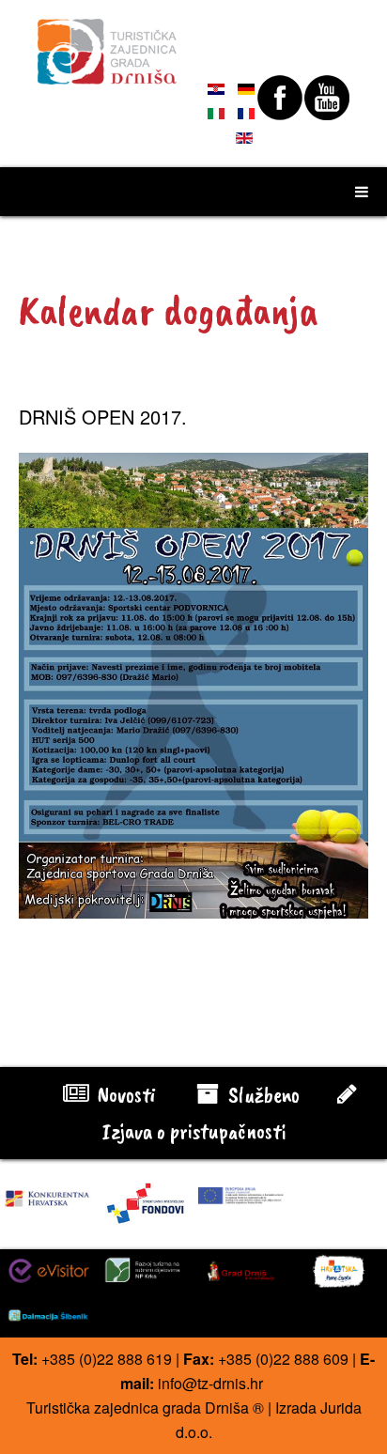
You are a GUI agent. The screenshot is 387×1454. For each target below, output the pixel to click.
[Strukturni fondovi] (145, 1202)
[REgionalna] (48, 1194)
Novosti (124, 1094)
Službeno (262, 1094)
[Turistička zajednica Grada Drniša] (108, 43)
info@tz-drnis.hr (210, 1383)
